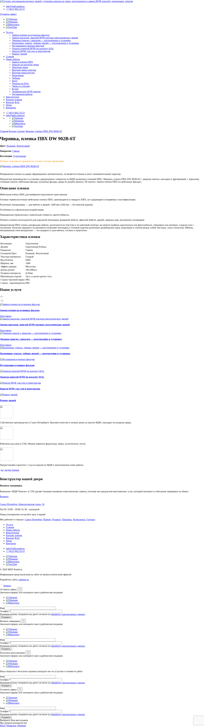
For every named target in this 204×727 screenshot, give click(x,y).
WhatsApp (11, 725)
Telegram (21, 725)
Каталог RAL (13, 102)
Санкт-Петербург (33, 519)
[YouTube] (11, 27)
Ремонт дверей (19, 54)
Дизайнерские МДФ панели (26, 91)
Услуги (9, 32)
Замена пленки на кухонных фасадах (31, 35)
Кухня (15, 89)
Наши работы (13, 59)
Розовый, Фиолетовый (18, 146)
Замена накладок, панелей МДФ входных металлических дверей (45, 37)
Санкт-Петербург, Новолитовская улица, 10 (22, 504)
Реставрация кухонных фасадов (28, 46)
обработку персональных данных (68, 614)
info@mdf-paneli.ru (15, 6)
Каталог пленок (14, 99)
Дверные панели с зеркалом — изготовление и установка (41, 40)
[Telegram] (11, 19)
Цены (9, 105)
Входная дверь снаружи (24, 70)
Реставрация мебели (22, 94)
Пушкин (56, 519)
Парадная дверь (20, 67)
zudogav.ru (24, 579)
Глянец (16, 151)
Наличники (18, 75)
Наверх (7, 585)
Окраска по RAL (20, 83)
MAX (3, 725)
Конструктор (12, 97)
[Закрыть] (19, 589)
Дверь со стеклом (21, 86)
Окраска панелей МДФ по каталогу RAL (33, 48)
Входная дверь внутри (23, 72)
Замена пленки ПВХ (22, 62)
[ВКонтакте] (12, 24)
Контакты (11, 107)
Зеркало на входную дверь (25, 64)
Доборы (16, 78)
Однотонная (19, 156)
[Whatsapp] (12, 22)
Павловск (67, 519)
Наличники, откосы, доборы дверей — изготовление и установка (45, 43)
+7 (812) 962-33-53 (15, 112)
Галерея (10, 56)
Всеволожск (79, 519)
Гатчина (91, 519)
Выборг (47, 519)
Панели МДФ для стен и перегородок (31, 51)
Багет (14, 80)
